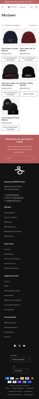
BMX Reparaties (9, 227)
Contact (7, 281)
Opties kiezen (28, 94)
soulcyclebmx (18, 385)
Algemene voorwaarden (15, 391)
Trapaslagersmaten (11, 327)
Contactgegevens (28, 394)
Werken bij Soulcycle (11, 268)
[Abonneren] (32, 158)
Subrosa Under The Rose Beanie (10, 84)
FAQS (6, 286)
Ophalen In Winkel (10, 217)
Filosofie (7, 249)
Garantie (7, 337)
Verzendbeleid (28, 391)
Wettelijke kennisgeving (14, 394)
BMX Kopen (8, 222)
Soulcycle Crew (9, 263)
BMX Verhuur (9, 236)
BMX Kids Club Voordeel (12, 231)
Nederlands (22, 7)
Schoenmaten (9, 332)
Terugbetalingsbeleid (18, 388)
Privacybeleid (9, 310)
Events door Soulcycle (12, 259)
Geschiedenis (9, 254)
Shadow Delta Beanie (26, 84)
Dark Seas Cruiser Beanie (10, 49)
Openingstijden (9, 213)
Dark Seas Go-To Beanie (27, 49)
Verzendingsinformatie (12, 291)
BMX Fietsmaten (10, 323)
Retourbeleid (8, 295)
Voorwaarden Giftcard (11, 305)
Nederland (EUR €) (18, 359)
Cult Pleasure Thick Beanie (10, 119)
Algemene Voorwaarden (12, 300)
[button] (2, 7)
